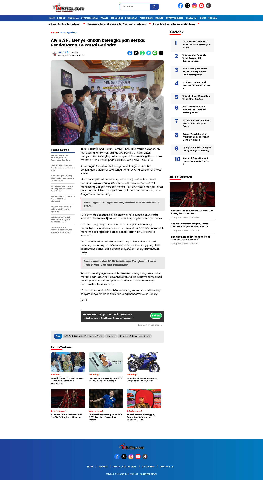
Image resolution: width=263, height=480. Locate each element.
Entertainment (174, 18)
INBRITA (62, 52)
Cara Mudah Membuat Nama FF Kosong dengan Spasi (196, 44)
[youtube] (202, 8)
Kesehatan (131, 18)
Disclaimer (148, 466)
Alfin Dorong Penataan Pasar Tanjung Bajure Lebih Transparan (195, 71)
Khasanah (191, 18)
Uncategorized (68, 32)
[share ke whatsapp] (143, 55)
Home (52, 18)
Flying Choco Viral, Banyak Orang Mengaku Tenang (196, 149)
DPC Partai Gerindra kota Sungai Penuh (83, 336)
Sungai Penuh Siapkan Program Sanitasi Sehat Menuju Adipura (195, 136)
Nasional (73, 18)
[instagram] (195, 8)
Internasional (89, 18)
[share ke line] (155, 55)
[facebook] (181, 8)
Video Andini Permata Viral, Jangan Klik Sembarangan (194, 58)
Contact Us (167, 466)
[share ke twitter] (137, 55)
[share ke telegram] (149, 55)
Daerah (61, 18)
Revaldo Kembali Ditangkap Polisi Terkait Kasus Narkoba (190, 238)
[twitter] (188, 8)
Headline (111, 336)
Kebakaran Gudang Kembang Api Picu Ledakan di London (102, 24)
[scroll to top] (252, 475)
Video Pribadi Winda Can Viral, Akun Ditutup (196, 97)
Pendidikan (146, 18)
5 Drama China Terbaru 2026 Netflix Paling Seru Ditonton (192, 212)
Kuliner (159, 18)
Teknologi (117, 18)
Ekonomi (213, 18)
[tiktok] (209, 8)
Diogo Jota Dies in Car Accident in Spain (158, 24)
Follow (156, 315)
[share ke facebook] (130, 55)
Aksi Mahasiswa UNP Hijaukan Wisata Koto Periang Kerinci (194, 109)
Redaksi (103, 466)
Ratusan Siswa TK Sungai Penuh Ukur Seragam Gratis (196, 123)
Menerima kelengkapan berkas (134, 336)
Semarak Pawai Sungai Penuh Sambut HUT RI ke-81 (196, 161)
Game (203, 18)
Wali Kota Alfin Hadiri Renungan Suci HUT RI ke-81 (196, 85)
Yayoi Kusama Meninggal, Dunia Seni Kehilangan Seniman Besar (189, 225)
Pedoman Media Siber (125, 466)
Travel (104, 18)
